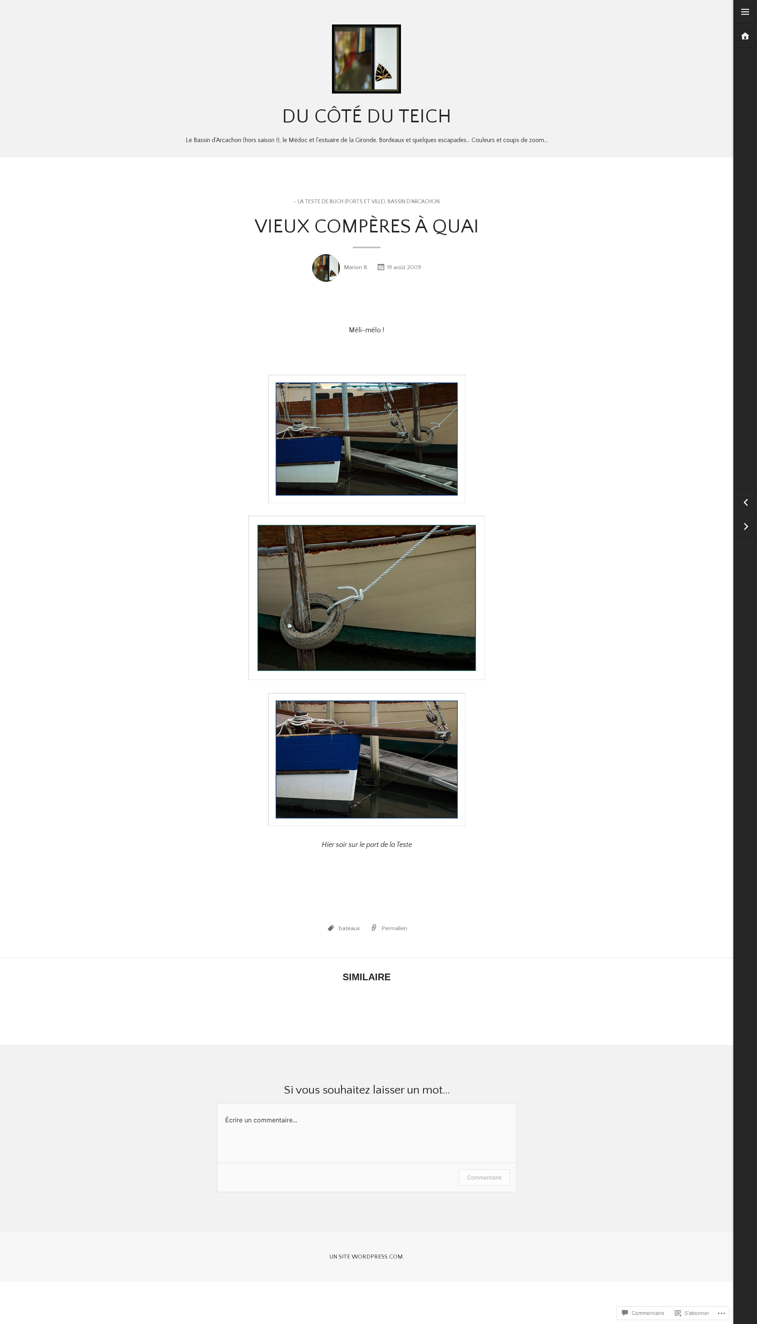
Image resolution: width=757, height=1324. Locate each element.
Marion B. (356, 267)
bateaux (349, 928)
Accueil (745, 36)
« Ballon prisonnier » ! (745, 526)
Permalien (394, 928)
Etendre (745, 12)
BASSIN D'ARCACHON (414, 202)
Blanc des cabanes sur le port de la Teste (745, 502)
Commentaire (484, 1177)
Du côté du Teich (366, 116)
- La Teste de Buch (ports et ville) (339, 202)
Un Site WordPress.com (366, 1256)
